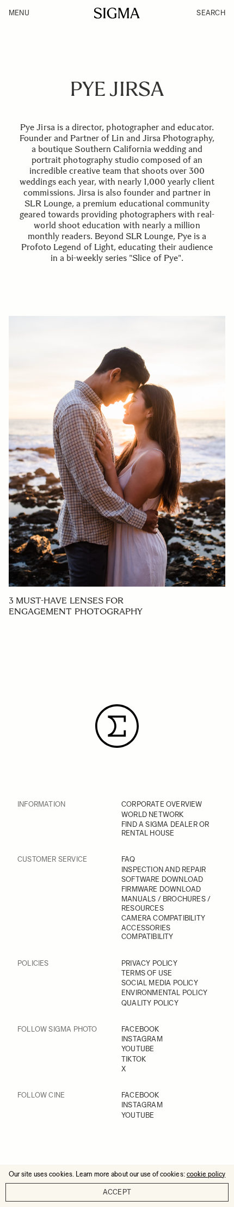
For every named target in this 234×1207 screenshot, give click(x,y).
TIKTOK (133, 1059)
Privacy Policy (149, 963)
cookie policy (206, 1174)
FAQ (128, 859)
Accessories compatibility (147, 932)
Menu (19, 13)
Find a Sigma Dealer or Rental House (165, 828)
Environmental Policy (164, 993)
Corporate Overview (161, 804)
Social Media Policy (159, 983)
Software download (162, 879)
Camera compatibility (163, 918)
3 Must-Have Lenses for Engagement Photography (76, 606)
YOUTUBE (137, 1049)
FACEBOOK (140, 1029)
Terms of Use (146, 973)
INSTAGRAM (142, 1039)
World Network (152, 814)
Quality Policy (149, 1003)
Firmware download (161, 889)
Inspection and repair (163, 869)
